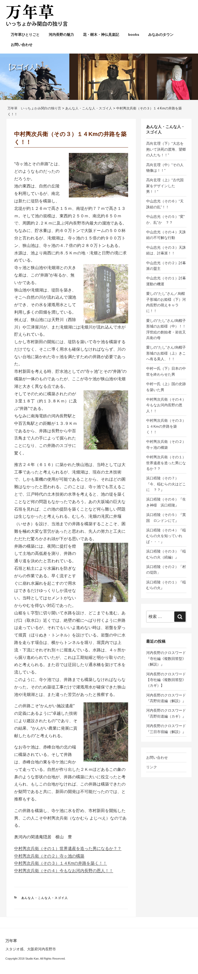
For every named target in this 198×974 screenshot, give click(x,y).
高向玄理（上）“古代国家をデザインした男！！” (165, 186)
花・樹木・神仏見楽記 (101, 34)
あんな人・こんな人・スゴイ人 (44, 897)
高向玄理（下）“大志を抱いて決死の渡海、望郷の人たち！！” (166, 149)
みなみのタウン (161, 34)
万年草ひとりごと (25, 34)
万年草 (11, 940)
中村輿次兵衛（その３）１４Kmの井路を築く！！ (60, 863)
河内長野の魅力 (61, 34)
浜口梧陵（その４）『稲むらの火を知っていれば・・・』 (166, 536)
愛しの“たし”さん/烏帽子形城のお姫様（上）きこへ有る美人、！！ (166, 353)
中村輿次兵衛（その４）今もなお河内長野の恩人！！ (63, 870)
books (133, 34)
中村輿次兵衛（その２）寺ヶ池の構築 (49, 856)
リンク (151, 767)
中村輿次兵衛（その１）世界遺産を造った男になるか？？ (67, 848)
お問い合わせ (21, 44)
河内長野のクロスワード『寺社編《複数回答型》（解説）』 (166, 658)
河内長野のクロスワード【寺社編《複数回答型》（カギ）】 (166, 680)
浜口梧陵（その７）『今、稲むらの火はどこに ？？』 (166, 484)
